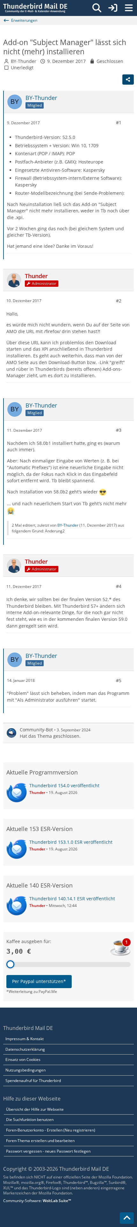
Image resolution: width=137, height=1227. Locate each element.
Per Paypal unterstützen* (39, 981)
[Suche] (96, 8)
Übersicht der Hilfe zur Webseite (35, 1109)
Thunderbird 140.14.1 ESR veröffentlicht (72, 898)
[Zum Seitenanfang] (127, 1218)
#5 (118, 680)
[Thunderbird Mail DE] (35, 8)
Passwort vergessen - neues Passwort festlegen (48, 1151)
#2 (118, 301)
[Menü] (128, 8)
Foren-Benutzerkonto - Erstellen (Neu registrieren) (50, 1130)
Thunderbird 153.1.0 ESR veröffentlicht (70, 842)
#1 (118, 122)
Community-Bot (36, 730)
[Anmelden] (112, 8)
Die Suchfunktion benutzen (30, 1119)
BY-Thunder (23, 61)
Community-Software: (37, 1200)
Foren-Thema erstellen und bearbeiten (40, 1140)
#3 (118, 430)
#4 (118, 586)
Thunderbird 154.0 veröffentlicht (64, 785)
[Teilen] (128, 79)
